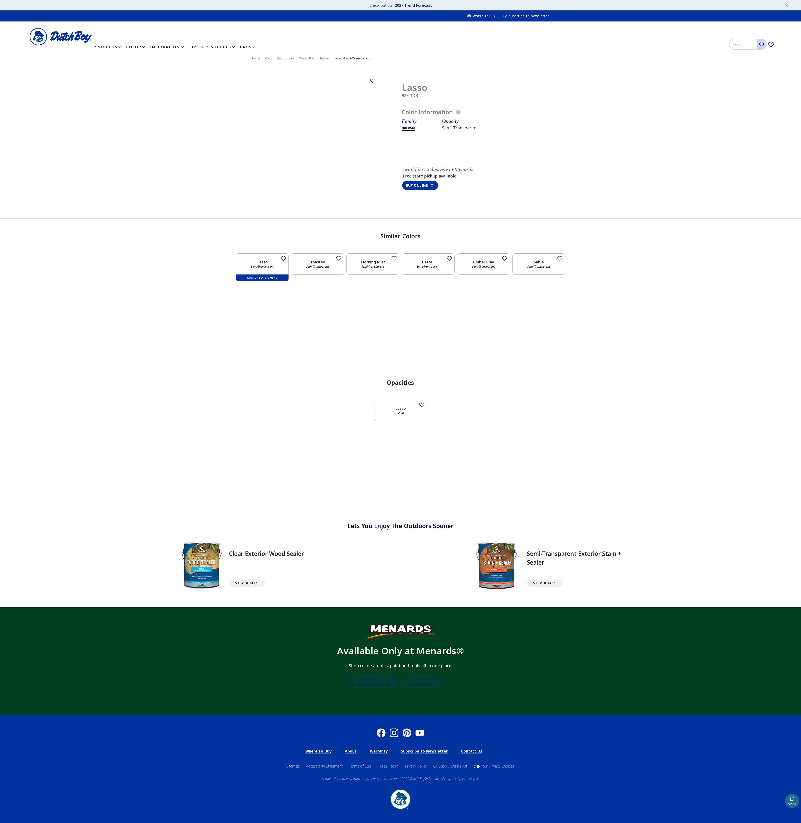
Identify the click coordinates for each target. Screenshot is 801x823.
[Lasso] (372, 81)
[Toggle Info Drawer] (458, 112)
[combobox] (748, 44)
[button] (462, 172)
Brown (408, 128)
